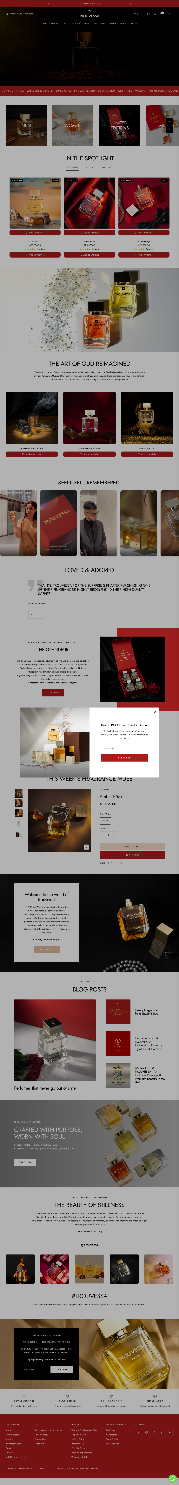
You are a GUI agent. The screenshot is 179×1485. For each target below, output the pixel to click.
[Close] (155, 712)
